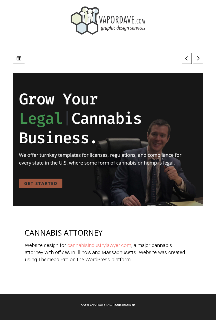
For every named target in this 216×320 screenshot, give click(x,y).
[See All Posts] (19, 58)
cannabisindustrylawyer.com (99, 245)
